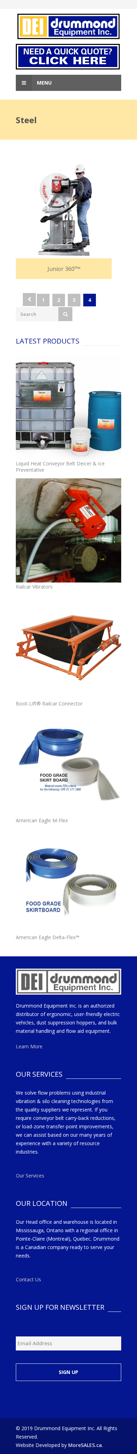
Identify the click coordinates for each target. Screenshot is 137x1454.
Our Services (30, 1175)
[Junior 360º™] (64, 212)
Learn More (29, 1046)
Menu (43, 82)
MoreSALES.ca (85, 1445)
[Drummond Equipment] (68, 26)
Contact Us (28, 1279)
